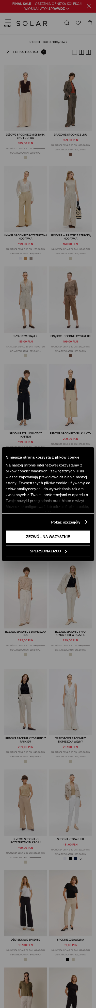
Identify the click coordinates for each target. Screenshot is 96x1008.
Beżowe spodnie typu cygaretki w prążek (70, 633)
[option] (25, 157)
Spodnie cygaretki (70, 839)
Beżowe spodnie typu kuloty (70, 433)
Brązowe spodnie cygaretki (70, 336)
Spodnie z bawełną (70, 939)
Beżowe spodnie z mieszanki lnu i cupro (25, 136)
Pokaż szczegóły (65, 522)
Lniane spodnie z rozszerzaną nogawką (25, 237)
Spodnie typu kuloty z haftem (25, 435)
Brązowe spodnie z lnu (70, 134)
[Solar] (31, 23)
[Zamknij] (89, 6)
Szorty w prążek (25, 336)
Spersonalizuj (45, 551)
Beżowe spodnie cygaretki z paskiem (25, 740)
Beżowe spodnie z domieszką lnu (25, 633)
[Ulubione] (78, 22)
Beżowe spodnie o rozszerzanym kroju (26, 841)
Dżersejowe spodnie (25, 939)
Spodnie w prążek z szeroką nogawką (70, 237)
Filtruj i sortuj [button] (25, 52)
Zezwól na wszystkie (48, 537)
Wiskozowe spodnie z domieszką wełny (70, 740)
